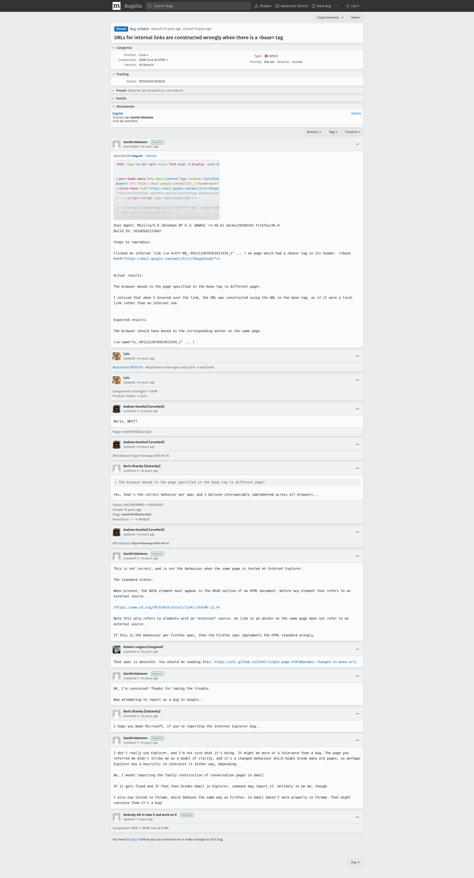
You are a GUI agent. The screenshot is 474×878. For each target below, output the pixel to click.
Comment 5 (130, 678)
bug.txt (118, 113)
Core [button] (143, 55)
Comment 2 (130, 471)
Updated (129, 358)
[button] (352, 6)
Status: (132, 81)
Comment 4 (130, 651)
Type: (258, 56)
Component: (127, 60)
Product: (130, 55)
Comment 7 (130, 742)
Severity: (283, 62)
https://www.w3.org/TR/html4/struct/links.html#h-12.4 (167, 607)
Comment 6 (130, 716)
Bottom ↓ (314, 132)
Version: (131, 65)
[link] (166, 190)
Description (131, 146)
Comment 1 (130, 411)
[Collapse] (357, 144)
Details (356, 113)
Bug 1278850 (139, 29)
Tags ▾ (333, 132)
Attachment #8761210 (128, 367)
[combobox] (198, 6)
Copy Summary (328, 17)
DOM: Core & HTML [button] (153, 60)
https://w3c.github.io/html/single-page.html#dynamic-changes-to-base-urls (285, 662)
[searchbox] (198, 6)
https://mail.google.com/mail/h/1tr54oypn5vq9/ (169, 259)
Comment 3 (130, 558)
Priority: (256, 62)
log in (135, 839)
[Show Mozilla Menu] (116, 6)
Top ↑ (355, 862)
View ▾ (355, 17)
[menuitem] (263, 6)
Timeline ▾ (352, 132)
